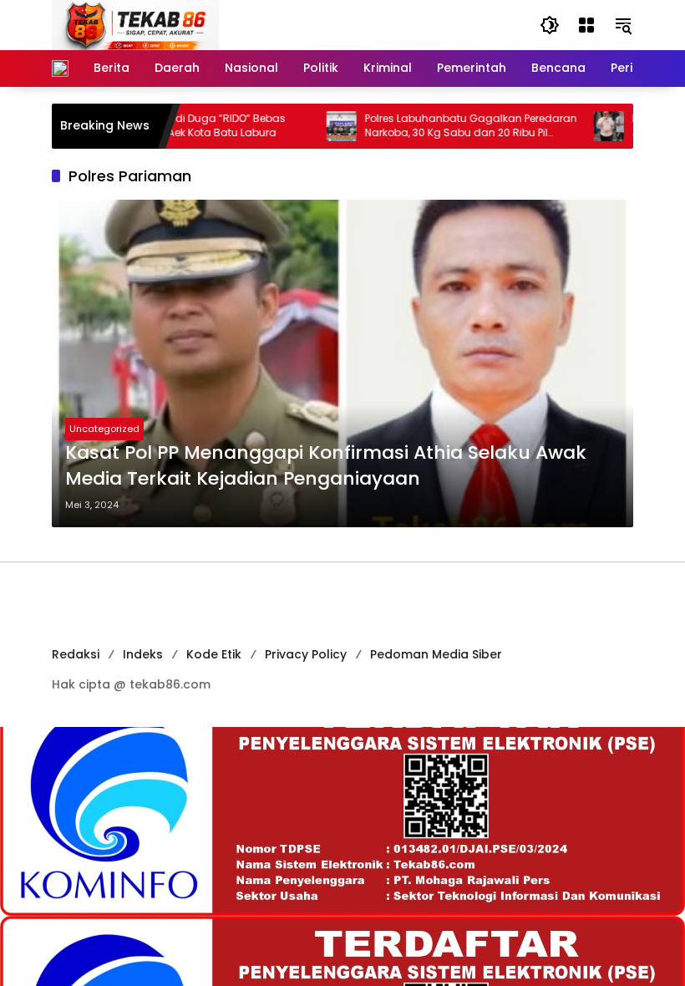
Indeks (143, 654)
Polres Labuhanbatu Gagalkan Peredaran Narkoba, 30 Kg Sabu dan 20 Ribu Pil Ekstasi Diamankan (445, 126)
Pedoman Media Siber (436, 654)
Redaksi (75, 654)
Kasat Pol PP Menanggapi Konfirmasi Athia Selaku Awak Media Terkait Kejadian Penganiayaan (325, 465)
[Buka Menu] (586, 25)
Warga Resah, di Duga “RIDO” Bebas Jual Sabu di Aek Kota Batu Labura (166, 126)
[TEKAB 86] (135, 24)
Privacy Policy (306, 654)
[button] (550, 25)
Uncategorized (104, 428)
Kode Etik (213, 654)
